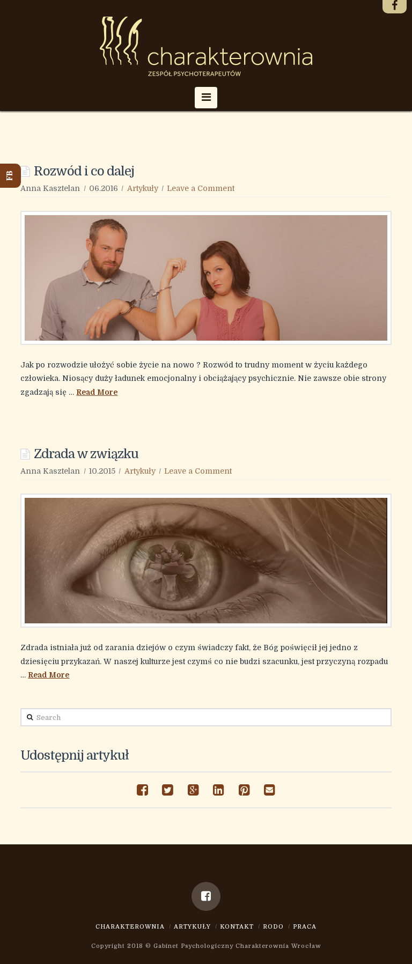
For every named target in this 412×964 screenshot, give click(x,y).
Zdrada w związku (86, 454)
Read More (96, 392)
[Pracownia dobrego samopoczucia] (206, 46)
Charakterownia (130, 926)
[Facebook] (206, 896)
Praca (305, 926)
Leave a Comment (200, 188)
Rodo (273, 926)
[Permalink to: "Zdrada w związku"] (206, 560)
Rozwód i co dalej (84, 171)
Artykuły (142, 188)
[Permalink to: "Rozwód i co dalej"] (206, 278)
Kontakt (237, 926)
